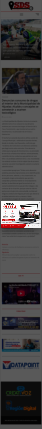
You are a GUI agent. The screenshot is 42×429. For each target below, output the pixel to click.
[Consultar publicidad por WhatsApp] (9, 220)
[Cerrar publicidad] (37, 203)
